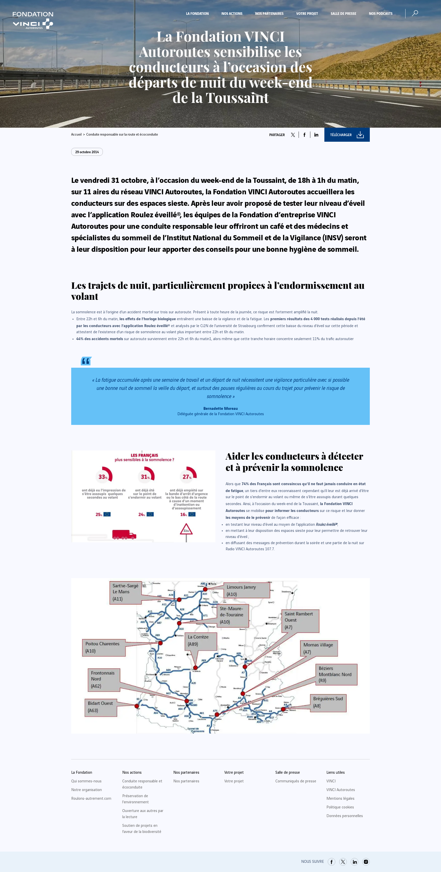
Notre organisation (86, 790)
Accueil (76, 134)
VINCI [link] (331, 781)
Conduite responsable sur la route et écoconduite (122, 134)
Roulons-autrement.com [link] (91, 799)
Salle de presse (343, 13)
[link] (331, 862)
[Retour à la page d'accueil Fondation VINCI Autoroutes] (33, 20)
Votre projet (307, 13)
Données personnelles (344, 816)
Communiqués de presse (295, 781)
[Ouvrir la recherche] (415, 13)
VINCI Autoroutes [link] (340, 790)
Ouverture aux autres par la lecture (142, 814)
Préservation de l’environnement (135, 799)
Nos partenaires (269, 13)
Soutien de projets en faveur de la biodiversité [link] (141, 829)
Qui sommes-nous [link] (86, 781)
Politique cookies (340, 807)
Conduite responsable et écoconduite (142, 784)
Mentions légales (340, 799)
